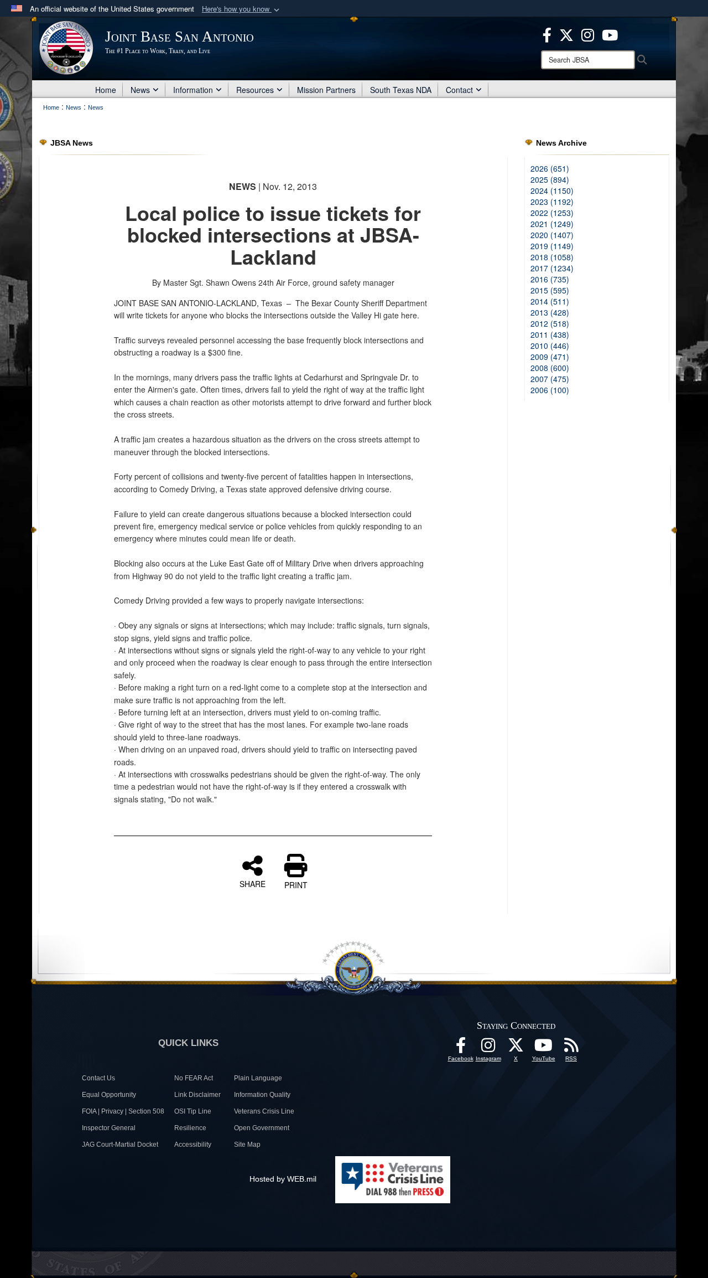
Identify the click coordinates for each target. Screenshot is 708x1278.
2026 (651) (549, 168)
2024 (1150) (552, 190)
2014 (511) (549, 301)
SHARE (253, 883)
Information (193, 89)
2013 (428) (549, 312)
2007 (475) (549, 378)
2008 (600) (549, 367)
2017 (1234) (552, 268)
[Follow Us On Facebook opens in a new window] (461, 1048)
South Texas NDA (400, 89)
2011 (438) (549, 334)
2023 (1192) (552, 201)
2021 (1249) (552, 223)
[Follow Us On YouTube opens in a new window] (544, 1048)
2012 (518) (549, 323)
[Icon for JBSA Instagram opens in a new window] (587, 33)
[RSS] (571, 1048)
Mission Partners (326, 89)
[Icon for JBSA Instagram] (488, 1048)
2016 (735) (549, 279)
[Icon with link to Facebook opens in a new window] (547, 33)
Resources (255, 89)
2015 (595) (549, 290)
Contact (459, 89)
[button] (242, 9)
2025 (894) (549, 179)
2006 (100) (549, 389)
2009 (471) (549, 356)
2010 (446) (549, 345)
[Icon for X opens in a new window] (566, 33)
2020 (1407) (552, 234)
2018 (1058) (552, 256)
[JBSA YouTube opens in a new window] (610, 33)
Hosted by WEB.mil (282, 1178)
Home (105, 89)
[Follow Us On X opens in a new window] (516, 1048)
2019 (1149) (552, 245)
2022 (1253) (552, 212)
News (140, 89)
